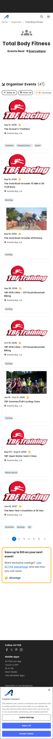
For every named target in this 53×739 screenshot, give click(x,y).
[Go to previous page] (8, 539)
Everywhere (37, 51)
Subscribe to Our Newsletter (19, 685)
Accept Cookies (27, 733)
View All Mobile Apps (15, 675)
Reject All (26, 725)
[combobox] (9, 92)
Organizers (16, 22)
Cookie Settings (26, 717)
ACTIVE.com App (13, 661)
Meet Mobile (11, 672)
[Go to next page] (45, 539)
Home (5, 22)
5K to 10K (9, 668)
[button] (25, 92)
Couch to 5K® (11, 664)
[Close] (49, 690)
